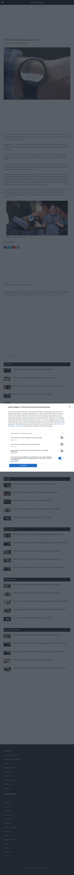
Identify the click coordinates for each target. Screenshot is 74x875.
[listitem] (37, 433)
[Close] (70, 407)
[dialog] (37, 438)
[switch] (60, 437)
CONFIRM (23, 465)
